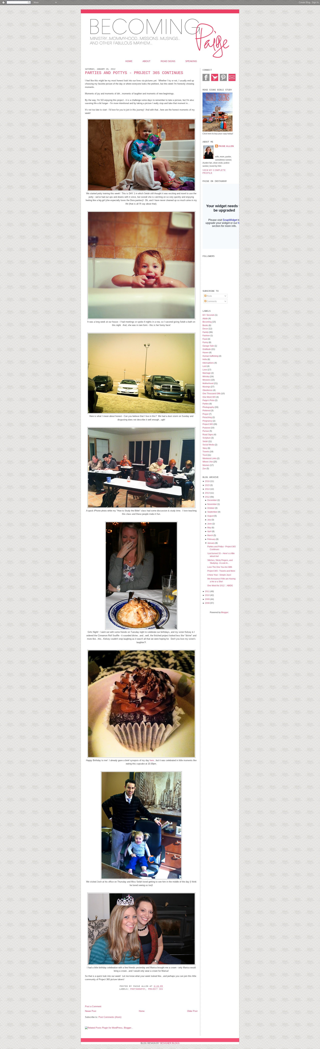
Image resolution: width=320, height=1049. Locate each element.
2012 (207, 497)
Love (205, 370)
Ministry (206, 376)
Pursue (206, 431)
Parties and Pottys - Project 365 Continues (134, 73)
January (211, 543)
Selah (205, 441)
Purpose (206, 428)
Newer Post (90, 1011)
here (151, 760)
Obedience (207, 390)
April (209, 531)
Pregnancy (207, 421)
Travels (206, 451)
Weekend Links (209, 458)
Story (205, 448)
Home (128, 61)
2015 (207, 485)
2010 (207, 595)
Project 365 (155, 989)
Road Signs (168, 61)
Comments (211, 301)
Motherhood (208, 383)
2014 (207, 489)
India (205, 359)
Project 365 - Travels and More (221, 571)
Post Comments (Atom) (109, 1017)
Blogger (224, 612)
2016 (207, 481)
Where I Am (207, 462)
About (146, 61)
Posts (209, 296)
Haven (205, 352)
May (209, 527)
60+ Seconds (208, 315)
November (212, 504)
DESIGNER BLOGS (170, 1043)
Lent (204, 366)
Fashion (206, 335)
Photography (137, 989)
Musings (206, 387)
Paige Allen (226, 146)
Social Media (208, 445)
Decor (205, 329)
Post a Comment (93, 1006)
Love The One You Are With (219, 567)
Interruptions (208, 363)
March (210, 535)
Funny (205, 342)
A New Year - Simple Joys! (219, 575)
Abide (205, 318)
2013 (207, 493)
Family (205, 332)
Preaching (207, 417)
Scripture (206, 438)
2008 (207, 603)
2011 (207, 591)
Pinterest (206, 410)
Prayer (205, 414)
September (212, 512)
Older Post (192, 1011)
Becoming (207, 322)
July (209, 520)
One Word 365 (209, 397)
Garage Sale (208, 346)
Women (206, 465)
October (210, 508)
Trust (205, 455)
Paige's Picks (208, 400)
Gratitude (206, 349)
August (210, 516)
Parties (205, 404)
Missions (206, 380)
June (209, 524)
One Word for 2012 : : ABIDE (220, 585)
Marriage (206, 373)
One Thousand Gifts (211, 393)
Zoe (204, 468)
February (211, 539)
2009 (207, 599)
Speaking (191, 61)
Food (205, 339)
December (212, 500)
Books (205, 325)
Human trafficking (210, 356)
